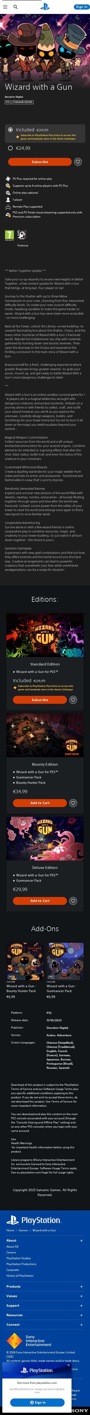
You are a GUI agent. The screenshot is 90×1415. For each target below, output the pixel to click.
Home (10, 1230)
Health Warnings (21, 1143)
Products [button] (13, 1286)
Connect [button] (12, 1324)
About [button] (11, 1240)
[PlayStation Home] (45, 7)
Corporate (12, 1270)
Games (23, 1230)
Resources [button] (14, 1315)
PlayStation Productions (21, 1264)
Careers (11, 1252)
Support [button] (12, 1305)
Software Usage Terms (74, 1394)
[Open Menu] (5, 7)
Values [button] (11, 1296)
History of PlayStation (19, 1276)
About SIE (12, 1247)
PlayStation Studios (18, 1258)
